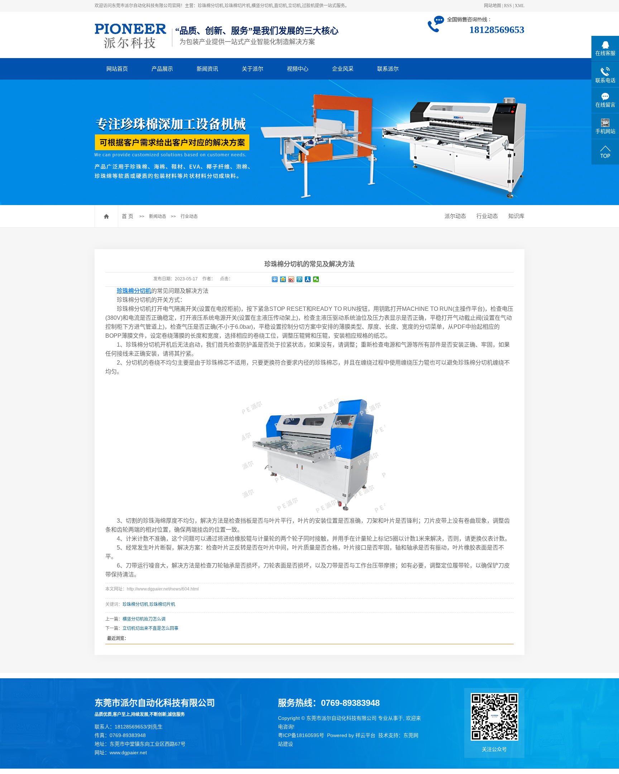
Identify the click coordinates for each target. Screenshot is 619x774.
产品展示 (162, 69)
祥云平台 (365, 735)
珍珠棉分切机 (135, 604)
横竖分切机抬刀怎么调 (144, 619)
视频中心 (297, 69)
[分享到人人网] (308, 279)
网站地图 (492, 5)
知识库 (516, 216)
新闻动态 (157, 216)
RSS (508, 5)
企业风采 (343, 69)
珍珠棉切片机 (162, 604)
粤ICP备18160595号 (301, 735)
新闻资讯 (207, 69)
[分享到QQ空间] (283, 279)
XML (519, 5)
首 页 (127, 216)
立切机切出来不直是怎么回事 (150, 628)
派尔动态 (455, 216)
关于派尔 (252, 69)
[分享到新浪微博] (291, 279)
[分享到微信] (316, 279)
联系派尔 (388, 69)
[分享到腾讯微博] (300, 279)
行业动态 (189, 216)
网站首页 (117, 69)
